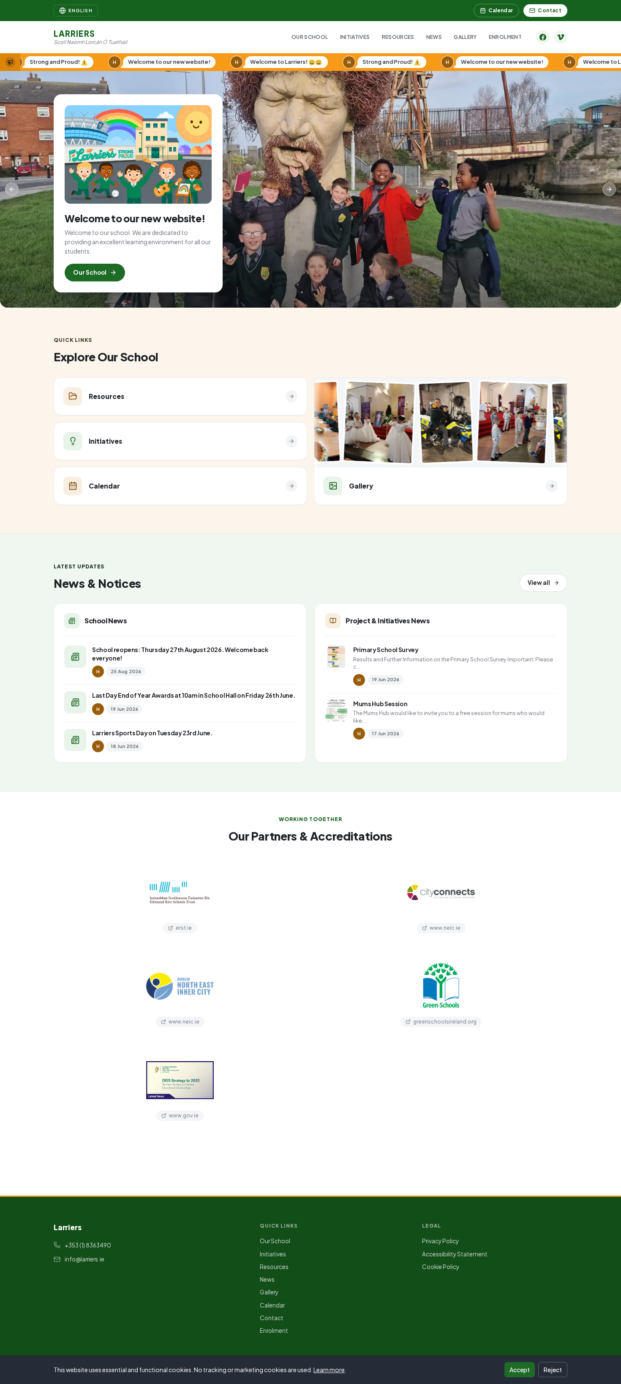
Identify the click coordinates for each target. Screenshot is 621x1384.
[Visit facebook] (543, 37)
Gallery (465, 37)
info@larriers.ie (84, 1259)
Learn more (329, 1369)
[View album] (346, 422)
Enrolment (505, 37)
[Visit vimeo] (560, 37)
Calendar (500, 10)
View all (539, 582)
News (434, 37)
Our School (309, 37)
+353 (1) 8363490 (88, 1245)
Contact (549, 10)
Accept (519, 1369)
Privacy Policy (440, 1241)
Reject (553, 1369)
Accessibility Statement (455, 1254)
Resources (398, 37)
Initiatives (355, 37)
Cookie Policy (440, 1266)
